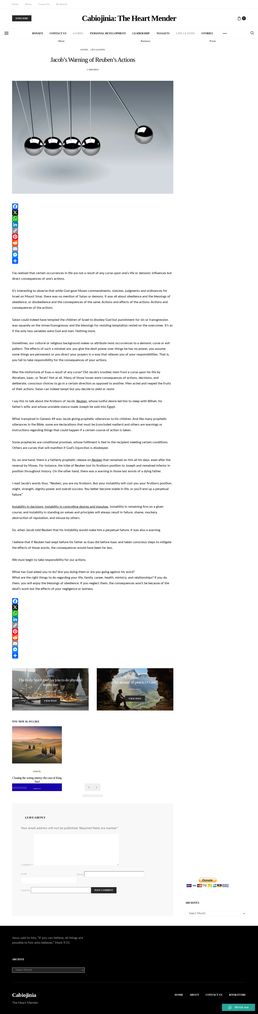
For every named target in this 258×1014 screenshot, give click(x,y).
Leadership (141, 33)
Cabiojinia (24, 995)
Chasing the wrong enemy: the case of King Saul (36, 779)
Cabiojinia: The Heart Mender (129, 18)
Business (145, 40)
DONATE (37, 33)
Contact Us (44, 4)
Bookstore (61, 4)
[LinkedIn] (92, 225)
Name (24, 874)
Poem (212, 40)
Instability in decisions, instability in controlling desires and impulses (60, 506)
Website (25, 890)
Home (15, 4)
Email (80, 874)
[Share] (92, 261)
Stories (207, 33)
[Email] (92, 249)
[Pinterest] (92, 237)
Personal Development (108, 33)
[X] (92, 212)
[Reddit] (92, 243)
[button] (85, 795)
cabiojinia (93, 69)
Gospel (78, 33)
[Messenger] (92, 255)
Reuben (81, 401)
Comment (27, 865)
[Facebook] (92, 206)
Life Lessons (185, 33)
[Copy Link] (92, 231)
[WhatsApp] (92, 218)
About (28, 4)
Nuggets (163, 33)
